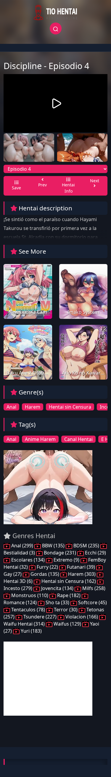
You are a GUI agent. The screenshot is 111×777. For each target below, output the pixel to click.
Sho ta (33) (57, 602)
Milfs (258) (93, 588)
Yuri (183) (31, 631)
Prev (42, 185)
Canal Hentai (78, 439)
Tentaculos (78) (28, 609)
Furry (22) (47, 567)
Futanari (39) (81, 567)
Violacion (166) (81, 616)
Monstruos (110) (29, 595)
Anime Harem (40, 439)
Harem (32, 407)
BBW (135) (53, 545)
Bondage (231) (60, 552)
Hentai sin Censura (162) (68, 581)
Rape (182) (69, 595)
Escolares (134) (28, 560)
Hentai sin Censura (70, 407)
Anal (11, 407)
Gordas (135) (44, 574)
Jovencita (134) (57, 588)
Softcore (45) (92, 602)
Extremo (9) (66, 560)
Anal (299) (22, 545)
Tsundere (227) (40, 616)
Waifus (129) (67, 624)
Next (94, 180)
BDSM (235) (86, 545)
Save (16, 188)
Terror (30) (66, 609)
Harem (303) (82, 574)
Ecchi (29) (95, 552)
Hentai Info (68, 188)
